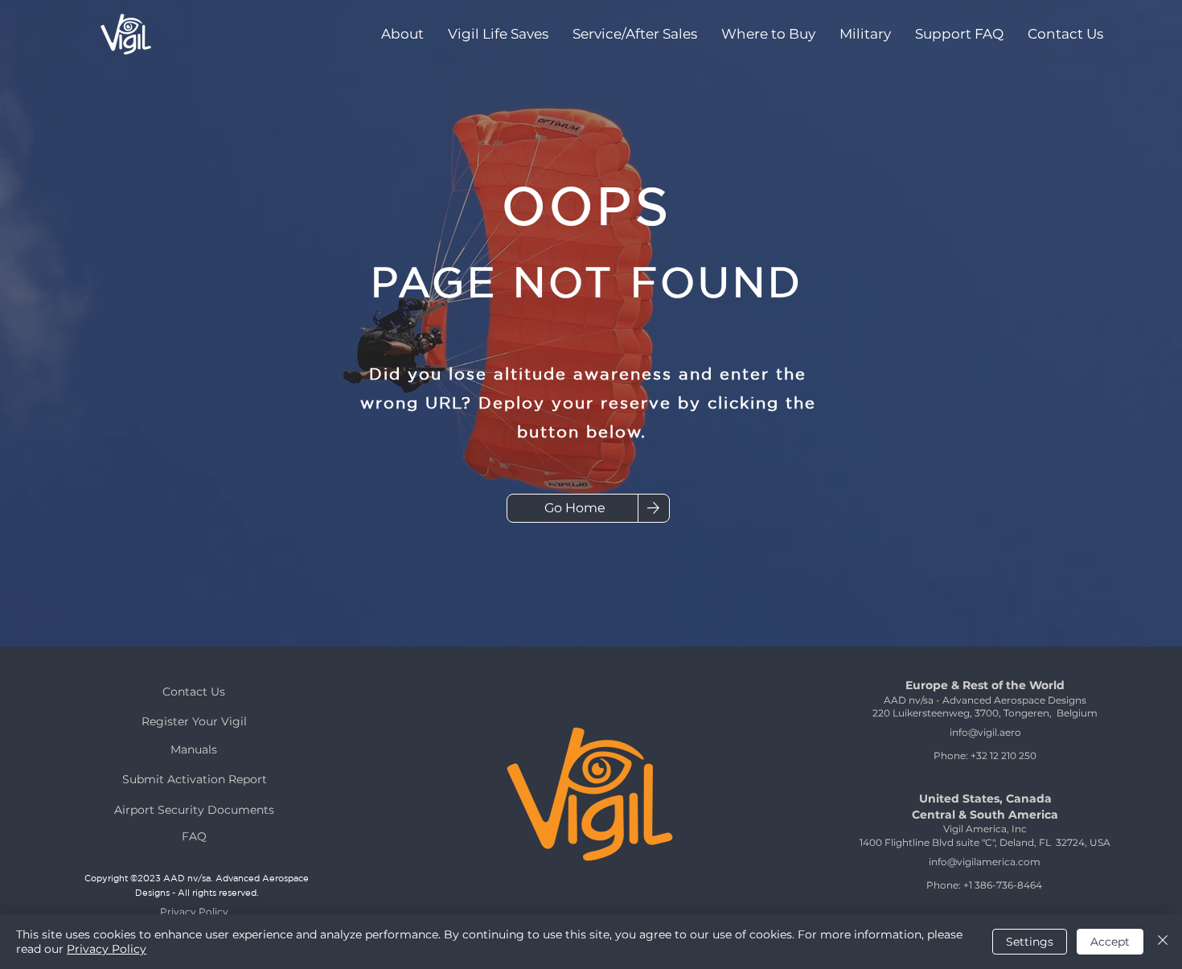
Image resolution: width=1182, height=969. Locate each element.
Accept (1110, 941)
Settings (1029, 941)
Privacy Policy (106, 949)
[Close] (1162, 941)
